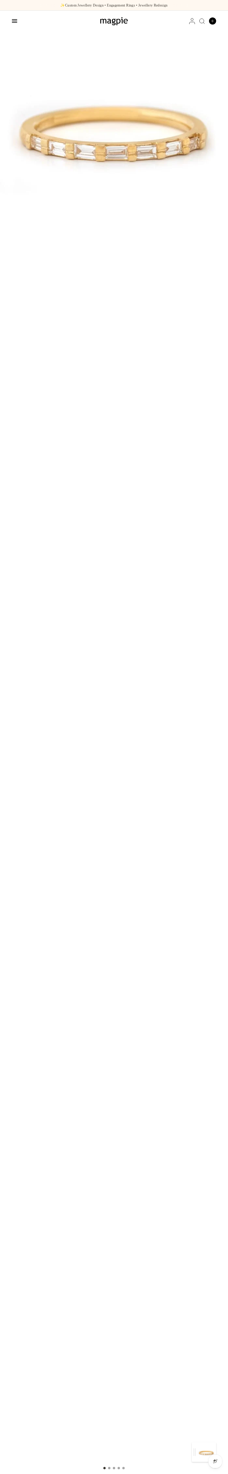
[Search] (202, 21)
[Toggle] (194, 1452)
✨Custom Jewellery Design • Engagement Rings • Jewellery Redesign (113, 5)
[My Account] (192, 21)
